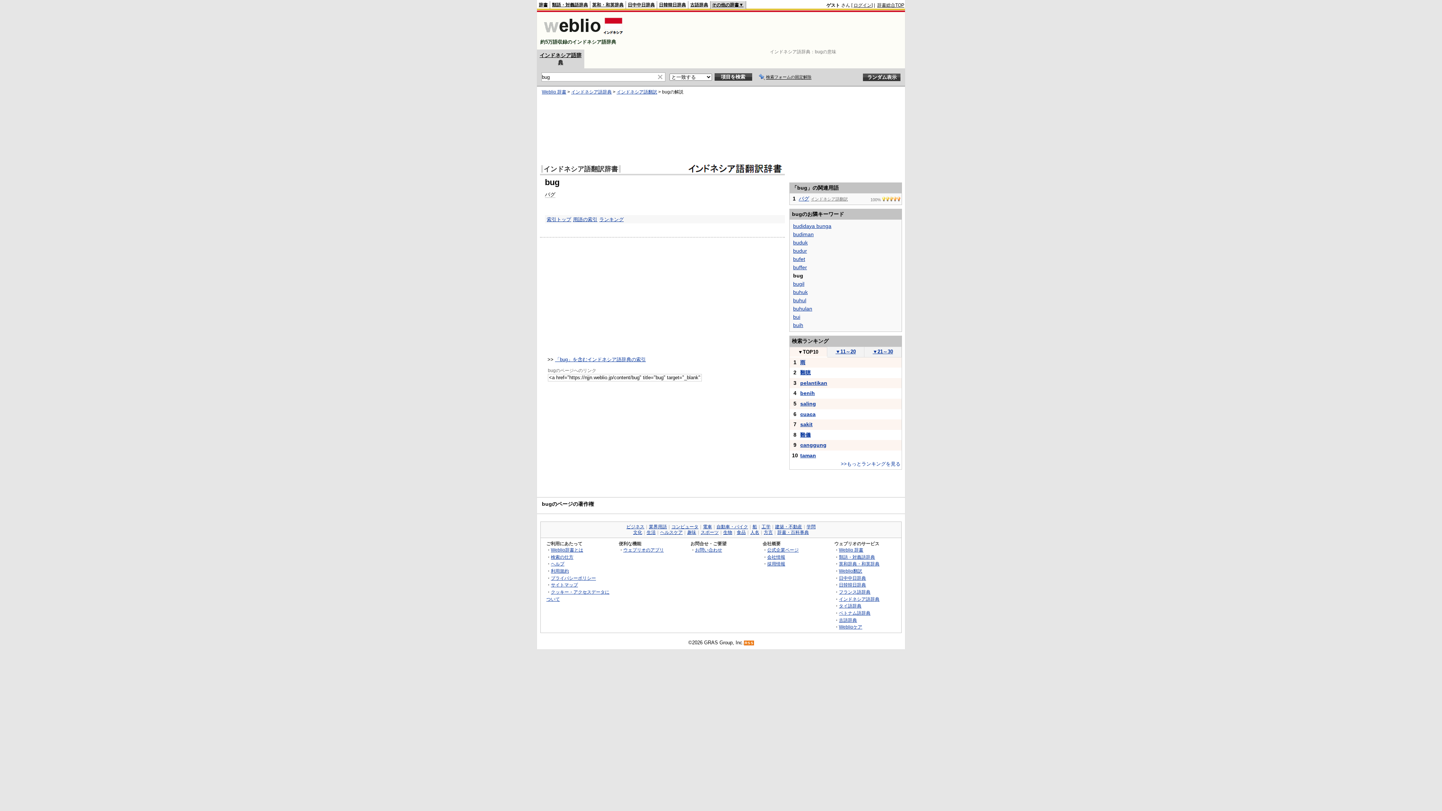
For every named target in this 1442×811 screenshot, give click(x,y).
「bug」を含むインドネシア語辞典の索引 (600, 359)
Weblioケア (850, 626)
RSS (749, 643)
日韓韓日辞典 (672, 5)
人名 (754, 532)
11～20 (846, 351)
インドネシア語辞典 (591, 92)
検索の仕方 (562, 557)
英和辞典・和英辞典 (859, 563)
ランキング (611, 219)
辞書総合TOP (890, 5)
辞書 (543, 5)
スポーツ (710, 532)
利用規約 (560, 570)
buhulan (802, 309)
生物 (727, 532)
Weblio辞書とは (567, 549)
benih (807, 393)
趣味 (691, 532)
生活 (651, 532)
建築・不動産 (788, 527)
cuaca (808, 414)
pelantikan (813, 383)
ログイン (863, 5)
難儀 (805, 435)
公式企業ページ (783, 549)
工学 (766, 527)
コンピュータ (684, 527)
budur (800, 251)
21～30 (883, 351)
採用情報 (776, 563)
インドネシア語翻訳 (637, 92)
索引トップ (559, 219)
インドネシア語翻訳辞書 (581, 169)
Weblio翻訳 (850, 570)
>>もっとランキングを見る (870, 464)
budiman (803, 234)
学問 (811, 527)
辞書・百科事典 (793, 532)
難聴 (805, 372)
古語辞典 (699, 5)
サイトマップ (564, 584)
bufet (799, 259)
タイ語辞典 (850, 605)
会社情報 (776, 557)
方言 (768, 532)
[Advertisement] (767, 31)
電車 (707, 527)
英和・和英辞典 (608, 5)
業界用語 (658, 527)
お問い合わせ (708, 549)
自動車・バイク (732, 527)
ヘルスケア (671, 532)
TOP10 (808, 352)
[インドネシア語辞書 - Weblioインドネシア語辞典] (582, 35)
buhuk (800, 292)
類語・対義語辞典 (570, 5)
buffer (800, 267)
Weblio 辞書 (554, 92)
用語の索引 (585, 219)
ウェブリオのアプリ (643, 549)
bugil (798, 284)
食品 (741, 532)
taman (808, 455)
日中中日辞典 (641, 5)
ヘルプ (557, 563)
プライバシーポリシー (573, 578)
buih (798, 325)
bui (796, 317)
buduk (800, 243)
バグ (550, 194)
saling (808, 404)
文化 (637, 532)
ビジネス (635, 527)
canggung (813, 445)
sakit (806, 424)
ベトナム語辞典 (854, 613)
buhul (799, 300)
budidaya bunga (812, 226)
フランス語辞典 (854, 591)
